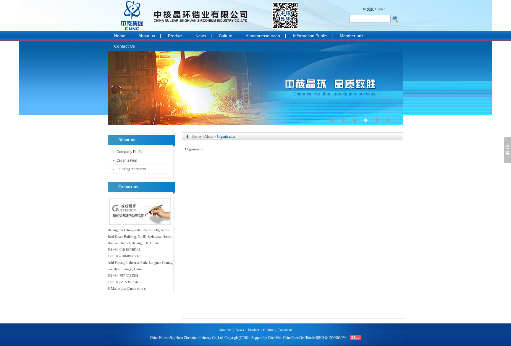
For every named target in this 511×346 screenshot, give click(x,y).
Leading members (131, 169)
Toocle (310, 338)
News (200, 35)
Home (119, 35)
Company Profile (130, 152)
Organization (127, 160)
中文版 (368, 9)
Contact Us (124, 46)
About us (146, 35)
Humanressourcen (262, 35)
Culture (225, 35)
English (380, 9)
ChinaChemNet (294, 338)
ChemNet (275, 338)
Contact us (285, 330)
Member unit (351, 35)
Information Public (310, 35)
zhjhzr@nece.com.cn (132, 289)
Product (175, 35)
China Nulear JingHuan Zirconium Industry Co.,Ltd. (187, 338)
